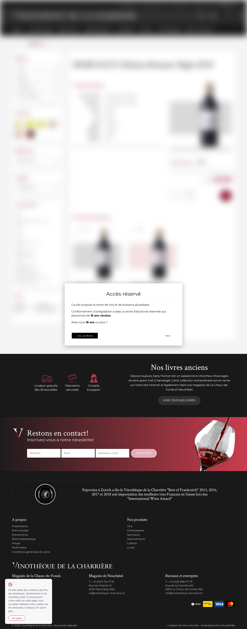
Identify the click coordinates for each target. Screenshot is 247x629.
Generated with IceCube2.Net (218, 625)
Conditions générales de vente (31, 551)
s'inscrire (144, 453)
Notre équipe (20, 530)
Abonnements (136, 539)
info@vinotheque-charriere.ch (184, 593)
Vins (129, 526)
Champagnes (135, 530)
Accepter (17, 618)
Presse (16, 543)
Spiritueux (133, 534)
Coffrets (132, 543)
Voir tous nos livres (179, 400)
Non (168, 335)
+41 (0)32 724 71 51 (103, 581)
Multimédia (19, 547)
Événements (20, 534)
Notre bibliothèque (24, 539)
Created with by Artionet (183, 625)
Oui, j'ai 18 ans (85, 335)
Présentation (20, 526)
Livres (130, 547)
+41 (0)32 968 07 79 (180, 581)
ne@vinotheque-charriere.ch (107, 593)
